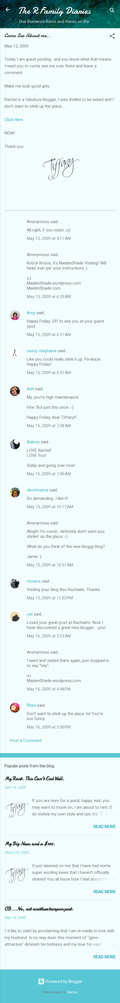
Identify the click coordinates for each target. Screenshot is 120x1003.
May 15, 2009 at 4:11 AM (49, 238)
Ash (30, 388)
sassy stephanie (42, 350)
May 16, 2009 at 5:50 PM (49, 727)
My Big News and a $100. (29, 843)
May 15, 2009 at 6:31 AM (49, 334)
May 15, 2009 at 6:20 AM (49, 296)
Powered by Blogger (63, 981)
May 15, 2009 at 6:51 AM (49, 372)
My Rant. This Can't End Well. (34, 778)
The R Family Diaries (54, 10)
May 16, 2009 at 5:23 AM (49, 635)
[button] (112, 37)
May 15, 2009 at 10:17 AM (50, 506)
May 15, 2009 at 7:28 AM (49, 425)
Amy (31, 312)
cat (30, 614)
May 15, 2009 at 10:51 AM (50, 564)
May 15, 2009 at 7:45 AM (49, 473)
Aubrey (33, 441)
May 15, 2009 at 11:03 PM (50, 597)
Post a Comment (26, 740)
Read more (104, 826)
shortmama (37, 490)
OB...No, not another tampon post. (39, 908)
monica (33, 581)
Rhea (31, 705)
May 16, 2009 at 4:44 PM (49, 689)
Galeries (72, 992)
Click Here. (14, 119)
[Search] (112, 11)
